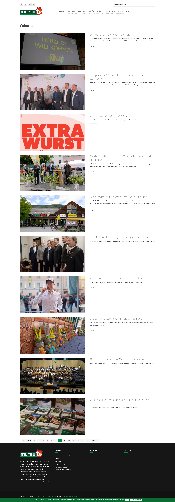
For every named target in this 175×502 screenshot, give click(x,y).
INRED (64, 496)
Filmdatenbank (77, 12)
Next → (94, 440)
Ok (127, 499)
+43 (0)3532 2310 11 (62, 467)
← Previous (27, 440)
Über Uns (96, 12)
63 (88, 440)
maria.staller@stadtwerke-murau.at (69, 472)
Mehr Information (136, 499)
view (92, 46)
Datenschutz (51, 496)
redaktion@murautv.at (65, 469)
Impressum (41, 496)
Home (60, 12)
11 (74, 440)
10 (69, 440)
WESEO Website (72, 496)
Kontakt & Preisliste (117, 12)
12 (78, 440)
